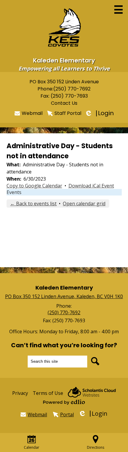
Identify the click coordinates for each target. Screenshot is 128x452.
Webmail (32, 113)
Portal (67, 414)
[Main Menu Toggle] (118, 9)
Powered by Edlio (64, 402)
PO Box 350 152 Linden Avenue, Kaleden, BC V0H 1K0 (64, 296)
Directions (95, 447)
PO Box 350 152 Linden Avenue (64, 81)
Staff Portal (67, 113)
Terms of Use (48, 393)
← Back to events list (33, 203)
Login (100, 113)
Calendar (31, 447)
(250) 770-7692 (71, 88)
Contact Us (64, 103)
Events (14, 192)
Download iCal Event (91, 185)
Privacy (20, 393)
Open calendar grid (84, 203)
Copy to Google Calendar (34, 185)
